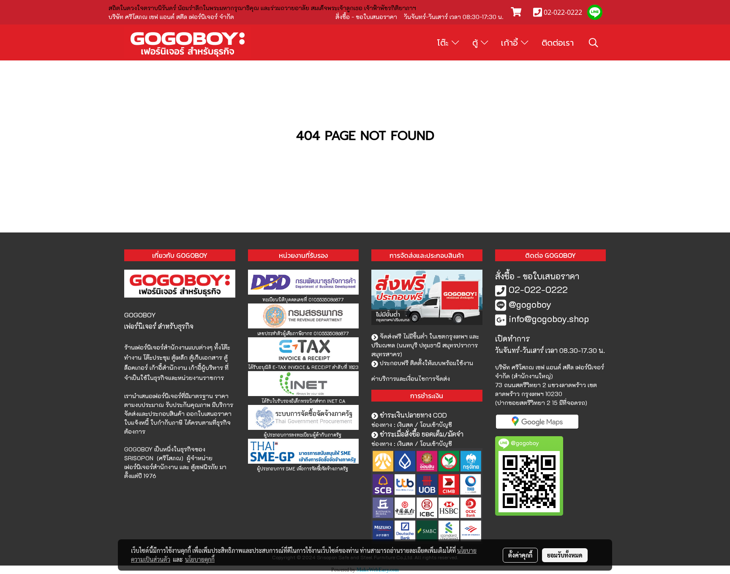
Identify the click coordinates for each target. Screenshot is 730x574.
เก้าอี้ (511, 42)
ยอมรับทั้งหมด (565, 555)
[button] (593, 43)
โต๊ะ (444, 42)
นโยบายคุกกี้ (200, 559)
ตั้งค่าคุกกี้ (520, 555)
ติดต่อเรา (558, 42)
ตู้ (476, 42)
